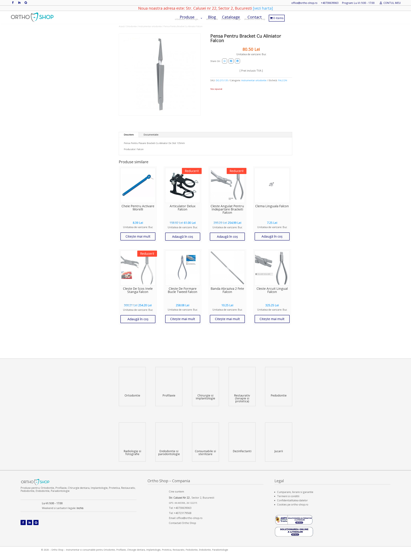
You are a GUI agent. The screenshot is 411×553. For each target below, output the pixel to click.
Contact (254, 17)
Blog (212, 17)
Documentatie (151, 134)
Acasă (121, 26)
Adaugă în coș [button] (182, 236)
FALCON (282, 80)
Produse (187, 17)
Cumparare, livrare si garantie (295, 492)
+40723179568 (182, 513)
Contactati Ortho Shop (182, 523)
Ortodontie (131, 26)
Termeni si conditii (288, 496)
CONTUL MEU (392, 3)
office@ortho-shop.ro (304, 3)
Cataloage (231, 17)
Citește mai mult (138, 236)
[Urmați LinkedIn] (19, 2)
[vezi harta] (262, 8)
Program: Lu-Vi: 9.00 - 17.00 (358, 3)
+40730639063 (329, 3)
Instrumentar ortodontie (150, 26)
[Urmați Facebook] (12, 2)
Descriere (129, 134)
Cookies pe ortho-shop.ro (292, 504)
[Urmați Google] (25, 2)
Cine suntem (176, 491)
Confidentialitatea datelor (292, 500)
